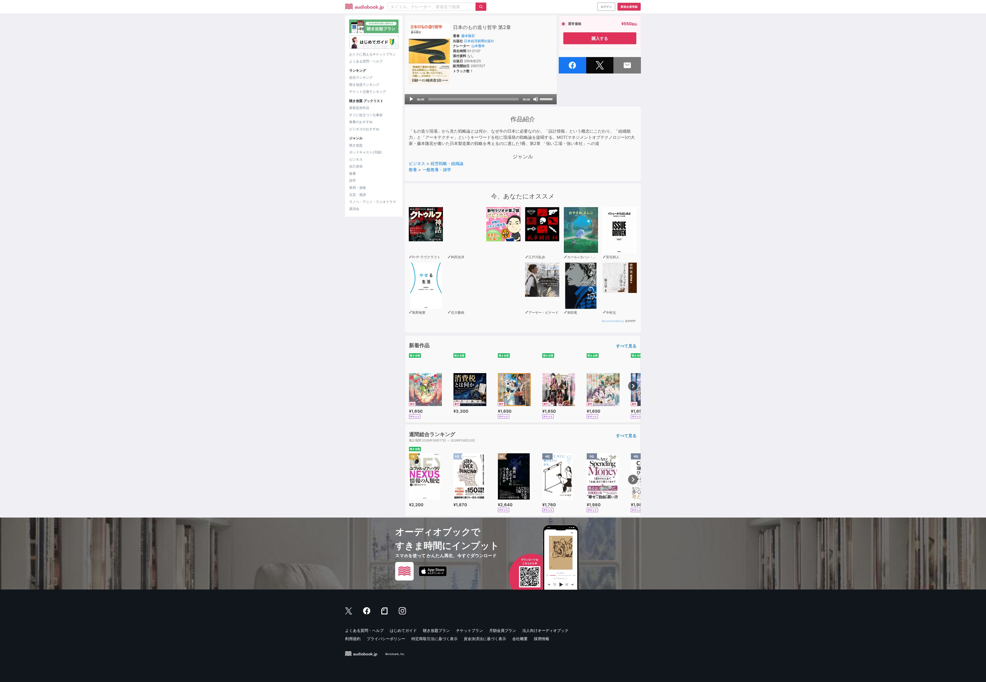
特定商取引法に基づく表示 (434, 638)
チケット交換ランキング (367, 91)
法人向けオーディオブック (545, 630)
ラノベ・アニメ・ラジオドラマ (372, 202)
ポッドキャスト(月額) (365, 152)
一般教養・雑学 (436, 169)
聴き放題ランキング (364, 84)
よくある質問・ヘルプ (366, 61)
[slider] (547, 98)
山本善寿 (478, 46)
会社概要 (520, 638)
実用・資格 (357, 188)
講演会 (354, 209)
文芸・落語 (357, 194)
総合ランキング (361, 77)
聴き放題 (356, 145)
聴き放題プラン (436, 630)
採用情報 (541, 638)
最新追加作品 (359, 108)
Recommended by (613, 320)
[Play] (411, 99)
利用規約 (353, 638)
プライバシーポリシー (386, 638)
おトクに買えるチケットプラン (372, 54)
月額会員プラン (502, 630)
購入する (600, 38)
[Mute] (535, 99)
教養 (352, 173)
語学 (352, 180)
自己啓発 (356, 166)
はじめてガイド (403, 630)
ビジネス (356, 159)
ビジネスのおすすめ (364, 129)
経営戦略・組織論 (447, 163)
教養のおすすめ (361, 122)
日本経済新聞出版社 (479, 41)
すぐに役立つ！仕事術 (366, 115)
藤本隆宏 (468, 36)
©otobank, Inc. (395, 654)
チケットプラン (469, 630)
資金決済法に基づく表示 (485, 638)
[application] (481, 99)
